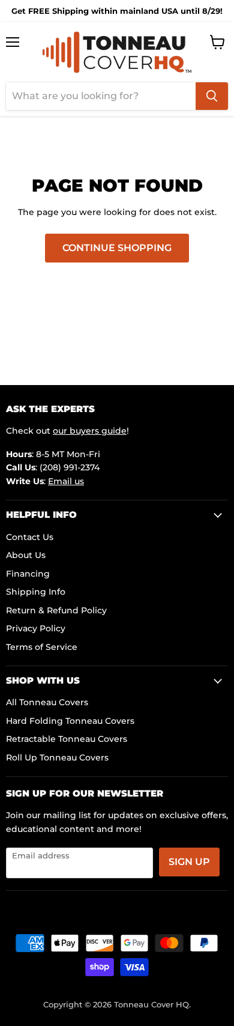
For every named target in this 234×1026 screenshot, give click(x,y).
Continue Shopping (117, 247)
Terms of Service (41, 647)
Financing (28, 573)
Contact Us (29, 537)
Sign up (189, 861)
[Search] (212, 96)
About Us (26, 555)
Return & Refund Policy (56, 610)
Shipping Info (35, 591)
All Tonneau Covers (47, 702)
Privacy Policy (35, 628)
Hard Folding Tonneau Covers (70, 720)
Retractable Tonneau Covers (66, 738)
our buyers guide (90, 430)
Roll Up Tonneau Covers (57, 757)
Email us (66, 481)
